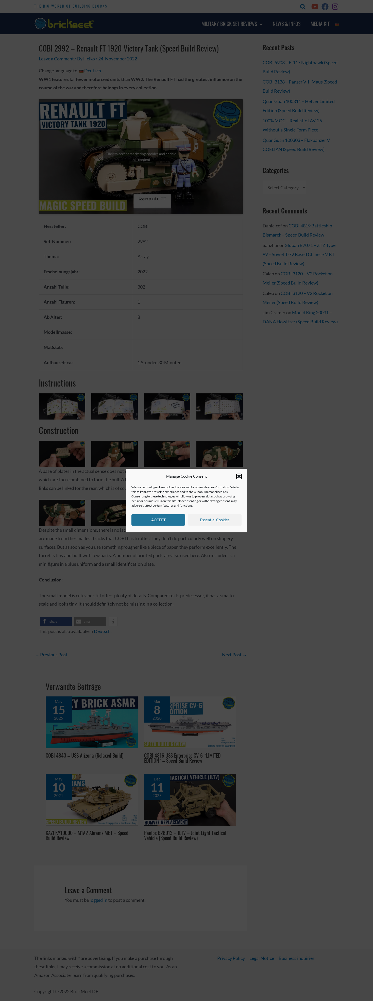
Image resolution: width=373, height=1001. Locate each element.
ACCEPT (158, 520)
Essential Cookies (215, 520)
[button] (239, 476)
